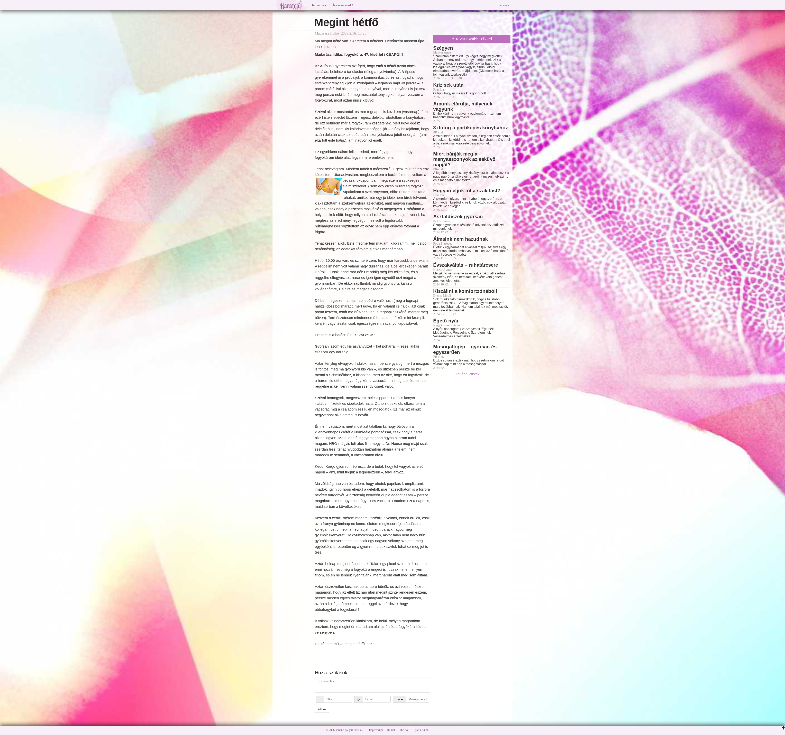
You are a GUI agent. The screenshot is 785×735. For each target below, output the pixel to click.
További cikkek (468, 374)
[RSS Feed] (453, 730)
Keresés (503, 5)
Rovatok (318, 5)
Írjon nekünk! (343, 5)
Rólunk (391, 730)
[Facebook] (433, 730)
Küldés (321, 709)
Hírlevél (404, 730)
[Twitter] (446, 730)
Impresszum (376, 730)
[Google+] (440, 730)
